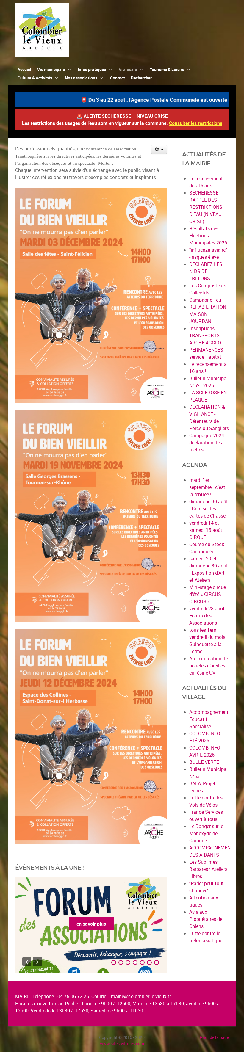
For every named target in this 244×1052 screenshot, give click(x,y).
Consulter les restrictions (195, 123)
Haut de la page (214, 1037)
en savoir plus (91, 924)
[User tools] (159, 149)
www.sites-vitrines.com (122, 1043)
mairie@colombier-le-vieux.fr (141, 996)
